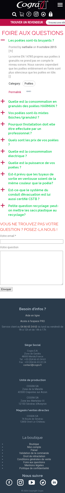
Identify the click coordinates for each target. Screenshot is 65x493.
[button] (32, 40)
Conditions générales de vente (34, 459)
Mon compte (34, 447)
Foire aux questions (34, 462)
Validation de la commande (34, 453)
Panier (34, 450)
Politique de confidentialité (34, 468)
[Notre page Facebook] (6, 482)
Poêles (29, 83)
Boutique (34, 444)
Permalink (15, 92)
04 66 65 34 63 (29, 326)
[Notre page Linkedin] (51, 482)
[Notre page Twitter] (39, 482)
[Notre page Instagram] (17, 482)
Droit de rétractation (34, 456)
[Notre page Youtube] (28, 482)
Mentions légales (34, 465)
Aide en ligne (32, 315)
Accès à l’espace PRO (32, 321)
